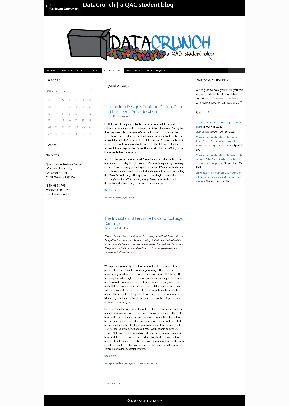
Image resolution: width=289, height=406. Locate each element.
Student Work (66, 70)
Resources (131, 70)
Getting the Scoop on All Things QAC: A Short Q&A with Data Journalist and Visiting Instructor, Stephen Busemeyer (219, 177)
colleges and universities (137, 363)
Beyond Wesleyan (113, 70)
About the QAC (155, 70)
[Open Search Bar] (173, 70)
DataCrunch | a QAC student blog (128, 4)
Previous (110, 383)
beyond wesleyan (116, 197)
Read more (110, 190)
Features (50, 70)
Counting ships (202, 132)
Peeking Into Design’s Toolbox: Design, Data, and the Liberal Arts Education (143, 109)
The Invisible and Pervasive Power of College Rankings (143, 221)
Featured (129, 197)
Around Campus (85, 70)
